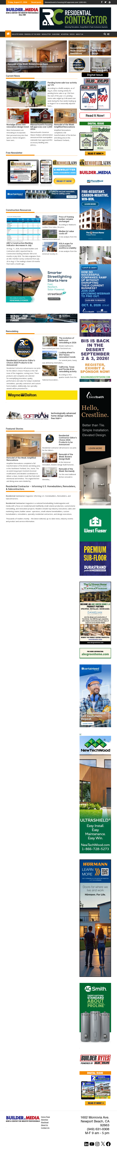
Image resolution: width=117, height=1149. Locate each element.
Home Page (45, 1117)
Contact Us (45, 1128)
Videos (72, 34)
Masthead (44, 1122)
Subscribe (56, 34)
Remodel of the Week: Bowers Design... (99, 51)
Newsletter (46, 34)
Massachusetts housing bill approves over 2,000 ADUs (66, 2)
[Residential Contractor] (8, 33)
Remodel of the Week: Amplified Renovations (78, 51)
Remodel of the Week (32, 34)
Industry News (17, 34)
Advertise (64, 34)
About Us (79, 34)
